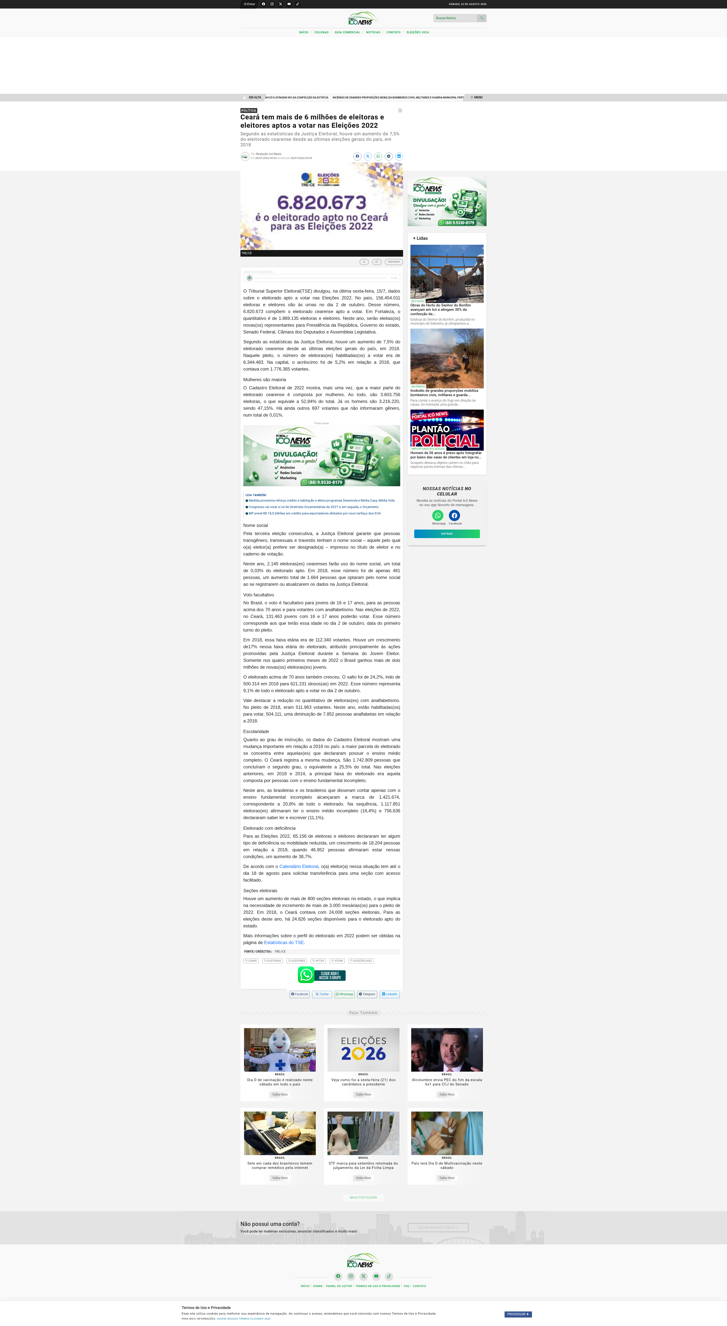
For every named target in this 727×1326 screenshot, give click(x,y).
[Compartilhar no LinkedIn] (399, 156)
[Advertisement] (363, 65)
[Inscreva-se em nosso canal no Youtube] (376, 1276)
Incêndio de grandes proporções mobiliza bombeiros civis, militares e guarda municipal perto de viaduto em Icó (381, 97)
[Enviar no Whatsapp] (378, 156)
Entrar (251, 4)
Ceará (252, 960)
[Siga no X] (281, 4)
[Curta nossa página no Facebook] (338, 1276)
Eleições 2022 (362, 960)
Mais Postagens (363, 1197)
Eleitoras (274, 960)
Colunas (323, 32)
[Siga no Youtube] (289, 4)
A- (364, 261)
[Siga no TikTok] (298, 4)
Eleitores (298, 960)
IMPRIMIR (394, 261)
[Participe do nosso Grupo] (321, 976)
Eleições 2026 (418, 32)
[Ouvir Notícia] (249, 278)
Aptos (319, 960)
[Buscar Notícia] (482, 18)
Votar (338, 960)
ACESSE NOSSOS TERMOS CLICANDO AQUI (244, 1318)
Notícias (375, 32)
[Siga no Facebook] (264, 4)
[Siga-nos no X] (363, 1276)
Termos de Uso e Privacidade (378, 1286)
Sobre (318, 1286)
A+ (376, 261)
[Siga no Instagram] (272, 4)
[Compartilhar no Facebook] (357, 156)
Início (305, 32)
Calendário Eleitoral (298, 866)
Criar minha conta (436, 1227)
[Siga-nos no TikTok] (389, 1276)
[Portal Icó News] (363, 18)
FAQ (406, 1286)
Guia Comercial (349, 32)
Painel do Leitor (339, 1286)
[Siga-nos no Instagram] (351, 1276)
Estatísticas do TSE (284, 942)
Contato (395, 32)
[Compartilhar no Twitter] (368, 156)
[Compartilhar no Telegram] (389, 156)
